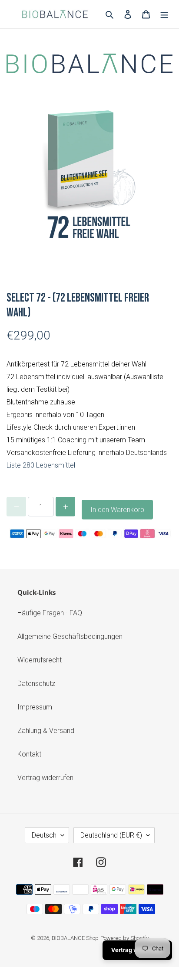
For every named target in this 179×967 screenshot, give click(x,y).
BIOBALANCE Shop (75, 938)
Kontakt (29, 754)
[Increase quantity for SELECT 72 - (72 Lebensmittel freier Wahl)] (65, 506)
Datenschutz (36, 683)
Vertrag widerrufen (45, 778)
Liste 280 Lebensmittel (41, 465)
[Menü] (164, 14)
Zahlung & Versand (45, 730)
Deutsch (44, 835)
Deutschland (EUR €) (111, 835)
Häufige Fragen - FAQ (49, 613)
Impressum (34, 707)
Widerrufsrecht (39, 660)
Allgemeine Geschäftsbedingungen (70, 636)
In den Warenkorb (117, 510)
